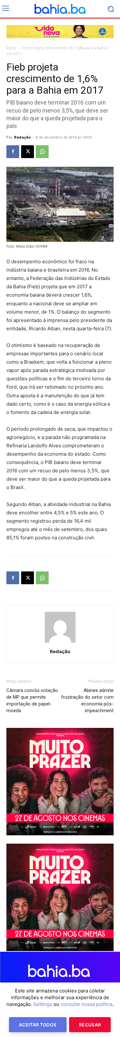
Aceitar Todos (38, 1024)
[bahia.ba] (60, 9)
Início (11, 48)
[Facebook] (12, 151)
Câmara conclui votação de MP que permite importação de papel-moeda (32, 700)
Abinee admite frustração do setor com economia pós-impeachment (87, 700)
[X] (27, 151)
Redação (22, 137)
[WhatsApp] (42, 151)
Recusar (90, 1024)
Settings (42, 1004)
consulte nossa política (86, 1004)
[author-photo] (60, 642)
